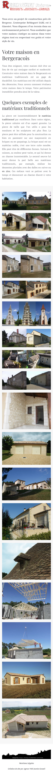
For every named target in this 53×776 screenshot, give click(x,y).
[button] (50, 5)
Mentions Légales (26, 763)
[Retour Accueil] (26, 5)
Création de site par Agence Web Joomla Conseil (26, 768)
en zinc (6, 171)
